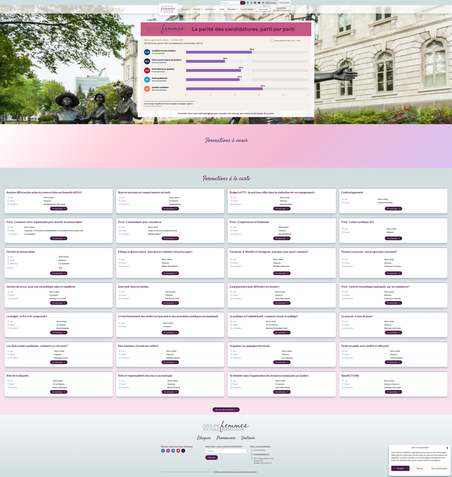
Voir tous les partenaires (224, 409)
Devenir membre (247, 9)
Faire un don (263, 9)
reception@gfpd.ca (261, 454)
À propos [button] (185, 9)
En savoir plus (57, 209)
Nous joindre (284, 2)
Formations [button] (210, 9)
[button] (447, 447)
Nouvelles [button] (232, 9)
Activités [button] (197, 9)
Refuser (420, 468)
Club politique (281, 9)
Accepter (400, 468)
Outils (222, 9)
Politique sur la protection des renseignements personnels (235, 472)
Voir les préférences (439, 468)
